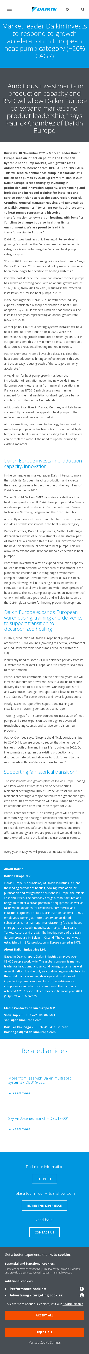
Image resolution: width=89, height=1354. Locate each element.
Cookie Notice (73, 1304)
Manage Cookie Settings (45, 1343)
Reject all (44, 1332)
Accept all (44, 1315)
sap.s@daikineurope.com (23, 1020)
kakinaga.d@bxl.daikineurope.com (30, 1032)
